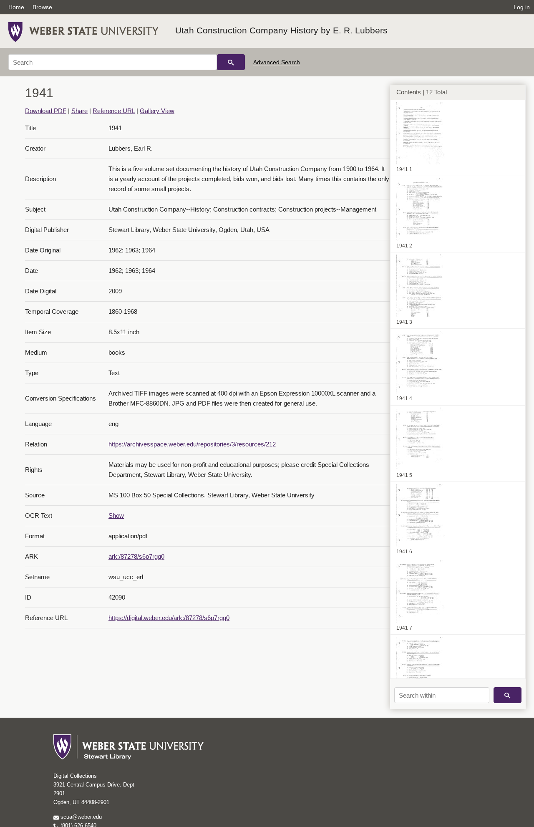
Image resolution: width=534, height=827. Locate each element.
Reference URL (114, 110)
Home (16, 7)
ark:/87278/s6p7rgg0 (136, 556)
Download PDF (45, 110)
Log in (522, 7)
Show (116, 515)
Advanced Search (276, 62)
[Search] (231, 62)
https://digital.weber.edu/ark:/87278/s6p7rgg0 (168, 617)
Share (79, 110)
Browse (42, 7)
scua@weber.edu (80, 817)
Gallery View (157, 110)
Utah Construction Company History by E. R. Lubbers (281, 30)
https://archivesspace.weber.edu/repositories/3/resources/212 (192, 444)
